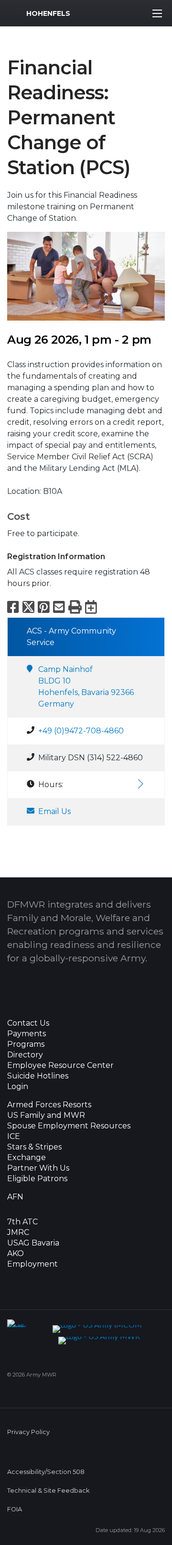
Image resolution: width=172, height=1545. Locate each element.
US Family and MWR (46, 1115)
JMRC (18, 1232)
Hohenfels (48, 13)
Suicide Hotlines (37, 1076)
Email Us (54, 811)
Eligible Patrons (37, 1179)
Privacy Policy (28, 1432)
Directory (25, 1055)
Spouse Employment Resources (68, 1126)
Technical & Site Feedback (48, 1490)
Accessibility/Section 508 (46, 1471)
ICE (13, 1136)
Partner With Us (38, 1168)
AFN (15, 1197)
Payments (26, 1034)
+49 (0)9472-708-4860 (81, 730)
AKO (15, 1254)
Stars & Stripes (34, 1147)
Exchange (26, 1158)
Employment (32, 1264)
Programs (25, 1044)
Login (17, 1086)
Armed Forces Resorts (49, 1105)
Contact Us (28, 1023)
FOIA (14, 1509)
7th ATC (22, 1222)
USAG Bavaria (33, 1243)
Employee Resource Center (60, 1065)
